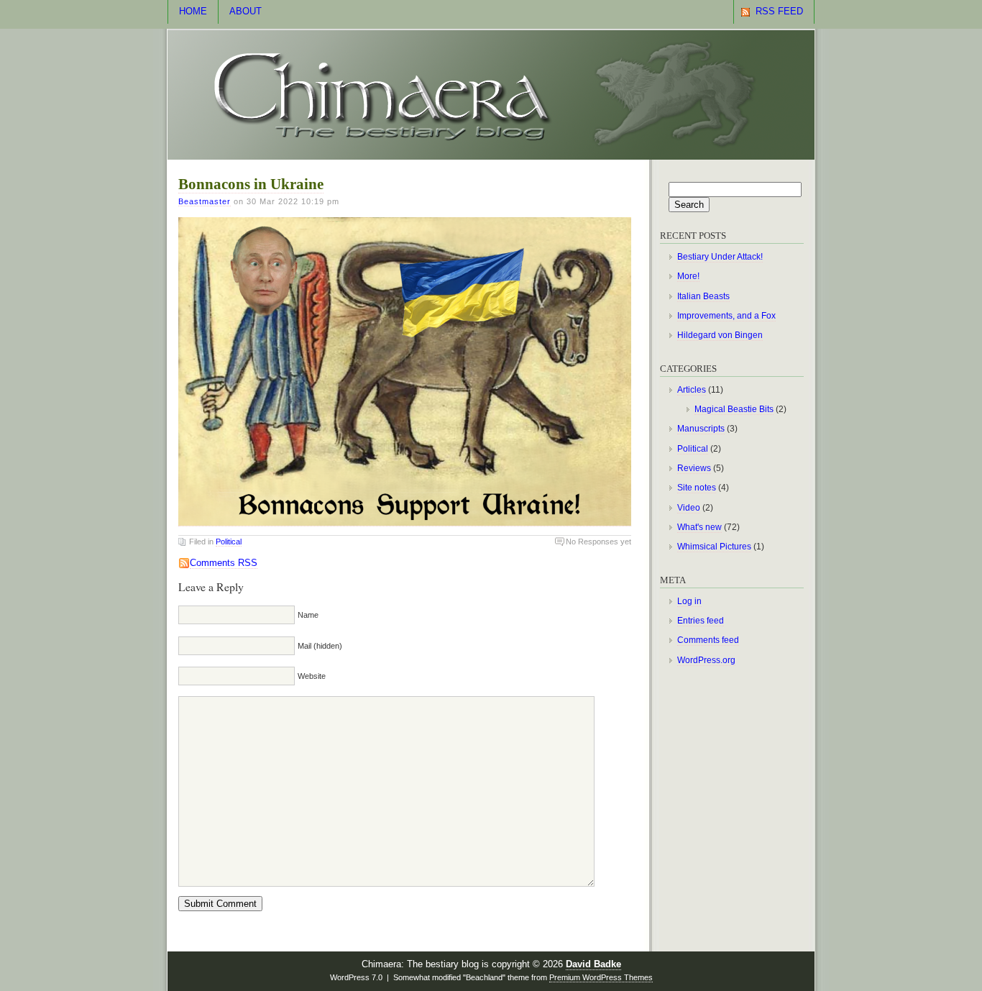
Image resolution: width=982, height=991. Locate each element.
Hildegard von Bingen (720, 335)
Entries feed (700, 621)
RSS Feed (779, 11)
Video (688, 508)
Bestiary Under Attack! (720, 257)
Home (193, 11)
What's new (699, 527)
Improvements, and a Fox (726, 316)
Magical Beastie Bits (734, 409)
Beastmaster (204, 201)
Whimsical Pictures (714, 547)
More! (688, 276)
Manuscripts (701, 429)
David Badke (593, 964)
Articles (691, 390)
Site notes (696, 488)
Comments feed (708, 640)
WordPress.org (706, 660)
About (245, 11)
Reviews (694, 468)
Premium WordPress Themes (601, 977)
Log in (689, 601)
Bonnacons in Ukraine (250, 184)
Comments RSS (223, 563)
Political (229, 541)
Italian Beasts (703, 296)
